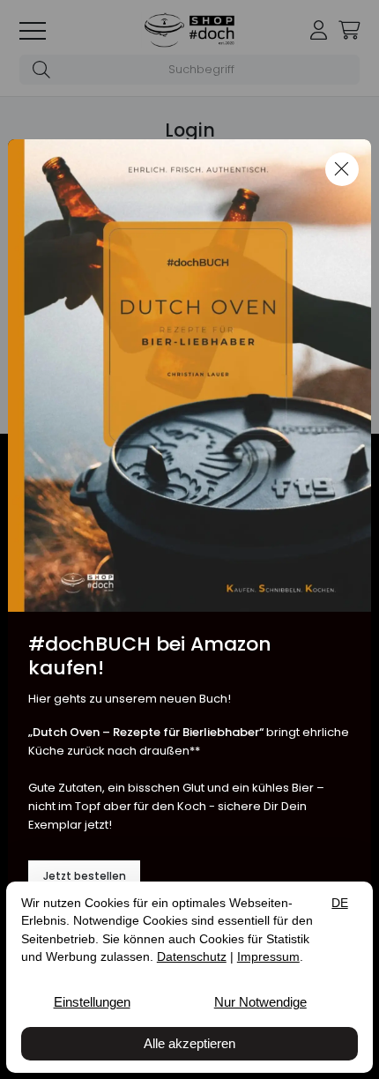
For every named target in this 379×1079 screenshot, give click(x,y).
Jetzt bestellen (84, 876)
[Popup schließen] (342, 169)
